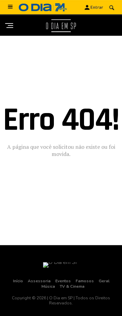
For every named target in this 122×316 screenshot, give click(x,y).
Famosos (85, 281)
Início (18, 281)
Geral (104, 281)
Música (48, 286)
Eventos (63, 281)
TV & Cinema (72, 286)
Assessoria (39, 281)
